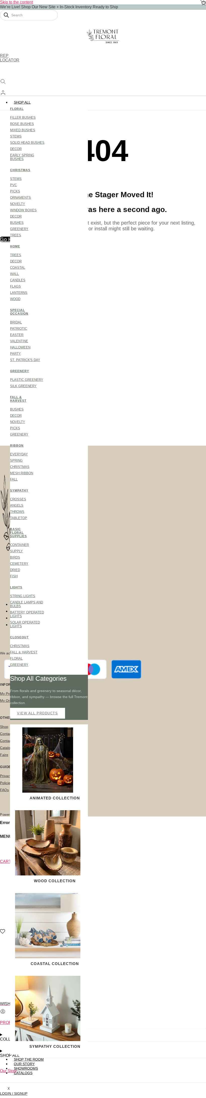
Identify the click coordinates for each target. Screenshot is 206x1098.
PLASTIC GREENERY (26, 380)
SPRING (16, 460)
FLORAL (17, 109)
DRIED (15, 570)
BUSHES (17, 223)
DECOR (16, 149)
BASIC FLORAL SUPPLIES (18, 532)
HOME (15, 246)
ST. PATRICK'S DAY (25, 360)
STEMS (16, 136)
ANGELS (16, 505)
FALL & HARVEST (18, 398)
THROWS (17, 512)
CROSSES (18, 499)
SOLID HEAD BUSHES (27, 143)
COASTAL (17, 267)
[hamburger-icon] (200, 102)
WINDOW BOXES (23, 210)
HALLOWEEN (20, 347)
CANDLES (17, 280)
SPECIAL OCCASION (19, 311)
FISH (14, 576)
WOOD (15, 299)
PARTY (15, 354)
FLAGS (15, 286)
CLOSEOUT (19, 637)
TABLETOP (18, 518)
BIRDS (15, 557)
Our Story (8, 1071)
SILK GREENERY (23, 386)
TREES (15, 235)
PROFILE (8, 1022)
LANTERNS (18, 293)
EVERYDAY (19, 454)
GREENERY (19, 229)
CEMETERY (19, 564)
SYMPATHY (19, 490)
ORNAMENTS (20, 197)
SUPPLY (16, 551)
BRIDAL (16, 322)
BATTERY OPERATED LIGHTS (27, 614)
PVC (13, 185)
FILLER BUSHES (23, 117)
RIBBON (17, 445)
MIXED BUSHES (22, 130)
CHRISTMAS (19, 170)
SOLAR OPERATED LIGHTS (25, 624)
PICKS (15, 191)
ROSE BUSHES (22, 124)
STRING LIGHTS (22, 596)
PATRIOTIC (18, 328)
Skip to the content (16, 2)
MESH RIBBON (21, 473)
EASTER (16, 335)
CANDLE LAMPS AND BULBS (26, 604)
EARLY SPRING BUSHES (22, 157)
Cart (5, 861)
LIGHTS (16, 587)
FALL (14, 479)
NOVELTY (17, 204)
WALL (14, 274)
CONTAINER (19, 545)
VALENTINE (19, 341)
